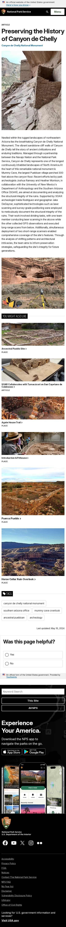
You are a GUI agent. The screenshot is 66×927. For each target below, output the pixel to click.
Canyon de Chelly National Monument (22, 45)
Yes (12, 654)
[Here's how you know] (33, 4)
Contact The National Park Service (19, 877)
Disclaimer (7, 891)
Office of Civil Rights (12, 905)
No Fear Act (7, 886)
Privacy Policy (9, 863)
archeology (36, 617)
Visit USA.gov (10, 920)
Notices (5, 872)
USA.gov (6, 900)
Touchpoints (11, 676)
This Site (33, 700)
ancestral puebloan (14, 617)
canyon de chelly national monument (24, 603)
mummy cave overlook (47, 610)
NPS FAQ (6, 882)
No (12, 663)
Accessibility (8, 859)
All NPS (33, 708)
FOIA (4, 868)
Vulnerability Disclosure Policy (17, 895)
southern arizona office (16, 610)
